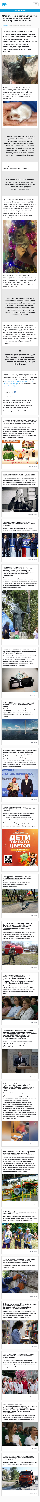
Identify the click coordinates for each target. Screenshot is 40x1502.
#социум (11, 25)
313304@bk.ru (13, 386)
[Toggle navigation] (36, 4)
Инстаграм (15, 384)
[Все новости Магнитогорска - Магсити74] (4, 4)
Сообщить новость (20, 10)
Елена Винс (4, 25)
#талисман (27, 25)
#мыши (22, 25)
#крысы (16, 25)
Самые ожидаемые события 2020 (14, 411)
